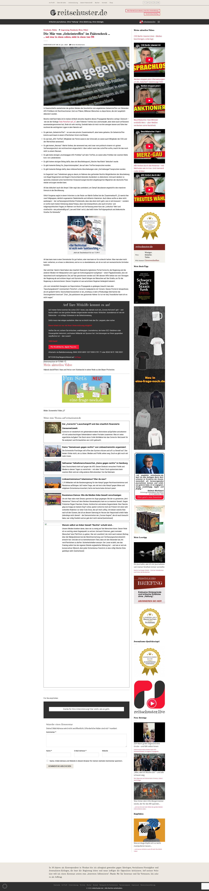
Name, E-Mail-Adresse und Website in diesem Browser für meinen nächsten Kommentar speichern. (86, 761)
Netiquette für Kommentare (108, 885)
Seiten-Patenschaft (86, 3)
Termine (82, 885)
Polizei (85, 30)
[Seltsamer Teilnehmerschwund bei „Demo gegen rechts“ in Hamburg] (86, 467)
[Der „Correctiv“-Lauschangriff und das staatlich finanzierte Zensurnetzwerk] (86, 432)
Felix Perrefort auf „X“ (67, 122)
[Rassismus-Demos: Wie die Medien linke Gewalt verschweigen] (86, 506)
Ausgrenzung (65, 30)
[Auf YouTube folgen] (158, 2)
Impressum (135, 885)
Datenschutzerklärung (148, 885)
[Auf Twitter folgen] (147, 2)
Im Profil (52, 3)
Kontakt (104, 3)
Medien (54, 30)
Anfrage (78, 357)
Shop (111, 3)
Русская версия (124, 885)
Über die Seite (61, 3)
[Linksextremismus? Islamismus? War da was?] (86, 483)
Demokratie (47, 30)
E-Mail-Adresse (80, 751)
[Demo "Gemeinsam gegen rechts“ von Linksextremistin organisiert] (86, 451)
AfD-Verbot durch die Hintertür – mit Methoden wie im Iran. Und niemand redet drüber (149, 168)
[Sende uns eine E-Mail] (151, 2)
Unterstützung (73, 3)
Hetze (81, 30)
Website (105, 751)
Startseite (57, 885)
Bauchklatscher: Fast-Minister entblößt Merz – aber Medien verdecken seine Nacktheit (146, 123)
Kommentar (51, 732)
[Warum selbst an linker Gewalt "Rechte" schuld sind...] (86, 604)
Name (49, 751)
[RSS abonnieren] (154, 2)
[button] (158, 21)
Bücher (97, 3)
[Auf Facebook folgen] (144, 2)
